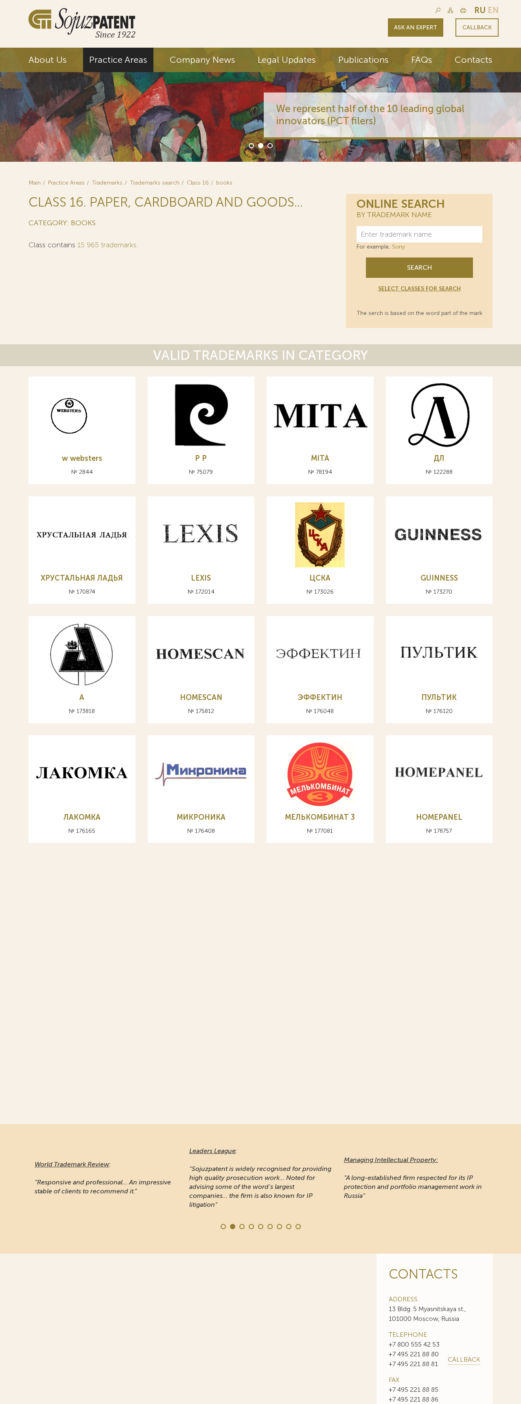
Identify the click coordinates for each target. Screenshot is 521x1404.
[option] (260, 105)
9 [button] (298, 1226)
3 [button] (269, 145)
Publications (363, 59)
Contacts (474, 59)
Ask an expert (415, 27)
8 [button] (288, 1226)
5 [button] (260, 1226)
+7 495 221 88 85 (413, 1389)
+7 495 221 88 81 (413, 1364)
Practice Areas (118, 59)
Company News (202, 59)
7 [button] (279, 1226)
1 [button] (251, 145)
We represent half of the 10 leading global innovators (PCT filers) (367, 115)
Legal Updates (287, 59)
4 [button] (251, 1226)
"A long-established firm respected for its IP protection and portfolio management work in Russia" (413, 1177)
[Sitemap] (450, 10)
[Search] (437, 10)
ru (480, 10)
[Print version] (463, 10)
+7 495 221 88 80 (414, 1354)
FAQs (421, 59)
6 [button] (269, 1226)
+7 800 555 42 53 (414, 1344)
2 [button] (260, 145)
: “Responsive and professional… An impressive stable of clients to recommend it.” (103, 1177)
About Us (47, 59)
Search (419, 267)
